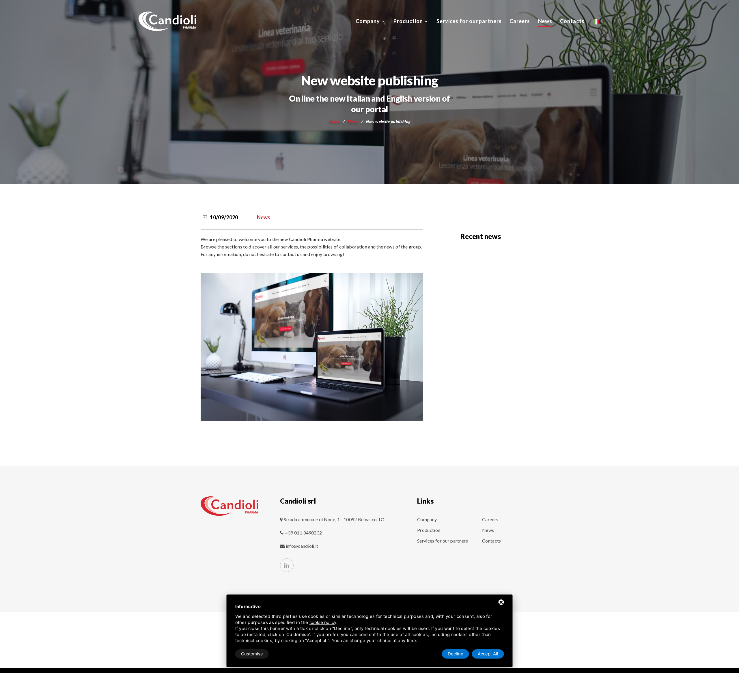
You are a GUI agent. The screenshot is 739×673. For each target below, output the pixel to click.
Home (334, 121)
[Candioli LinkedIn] (287, 565)
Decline (455, 654)
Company (368, 21)
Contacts (572, 21)
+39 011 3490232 (303, 532)
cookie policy (322, 622)
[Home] (229, 506)
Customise (252, 654)
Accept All (488, 654)
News (545, 21)
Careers (520, 21)
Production (408, 21)
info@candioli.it (302, 546)
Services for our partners (469, 21)
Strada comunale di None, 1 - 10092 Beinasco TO (334, 519)
